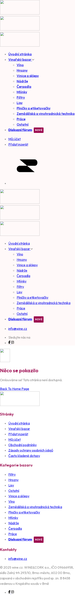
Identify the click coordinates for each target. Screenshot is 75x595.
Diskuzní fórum (20, 130)
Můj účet (14, 439)
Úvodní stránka (20, 54)
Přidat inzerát (18, 434)
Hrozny (22, 70)
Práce (21, 119)
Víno (20, 65)
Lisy (19, 103)
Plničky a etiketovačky (33, 108)
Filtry (21, 97)
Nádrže (22, 81)
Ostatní (23, 124)
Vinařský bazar (20, 59)
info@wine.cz (17, 329)
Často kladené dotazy (24, 456)
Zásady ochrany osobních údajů (30, 450)
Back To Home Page (14, 389)
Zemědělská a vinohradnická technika (46, 113)
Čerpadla (24, 86)
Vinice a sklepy (28, 76)
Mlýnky (22, 92)
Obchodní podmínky (22, 445)
